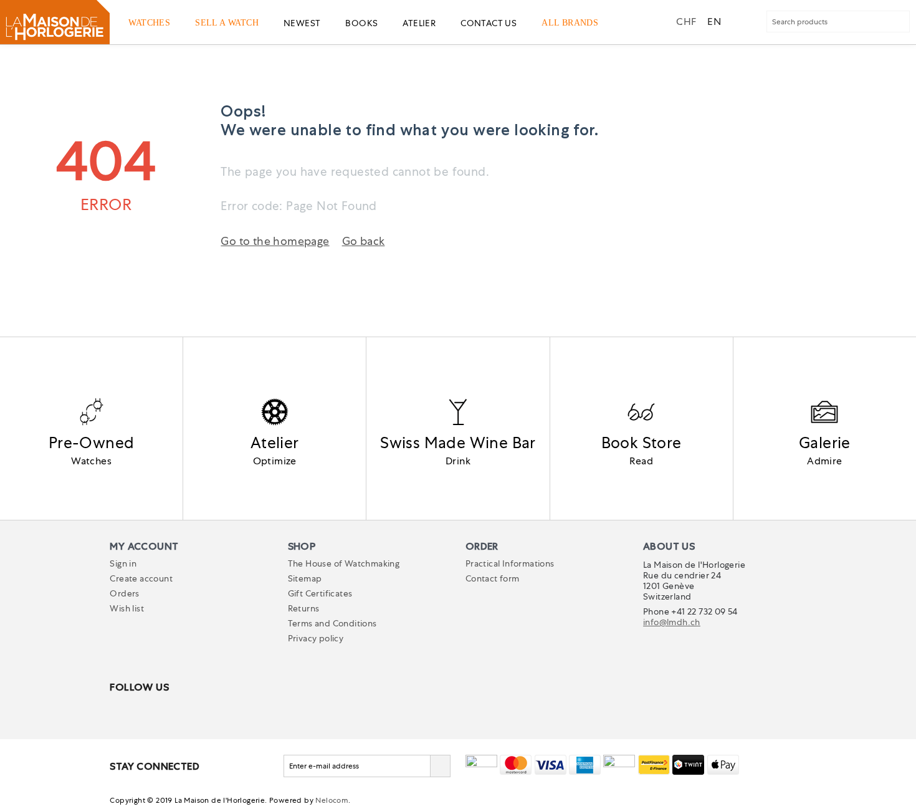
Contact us (488, 23)
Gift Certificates (320, 593)
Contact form (492, 578)
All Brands (569, 22)
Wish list (127, 608)
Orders (124, 593)
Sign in (123, 563)
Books (361, 23)
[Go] (440, 766)
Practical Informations (510, 563)
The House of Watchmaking (344, 563)
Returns (304, 608)
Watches (149, 22)
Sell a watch (227, 22)
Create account (141, 578)
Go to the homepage (275, 241)
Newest (302, 23)
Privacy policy (316, 638)
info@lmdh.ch (671, 622)
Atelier (419, 23)
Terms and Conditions (332, 623)
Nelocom (331, 800)
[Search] (899, 23)
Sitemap (305, 578)
